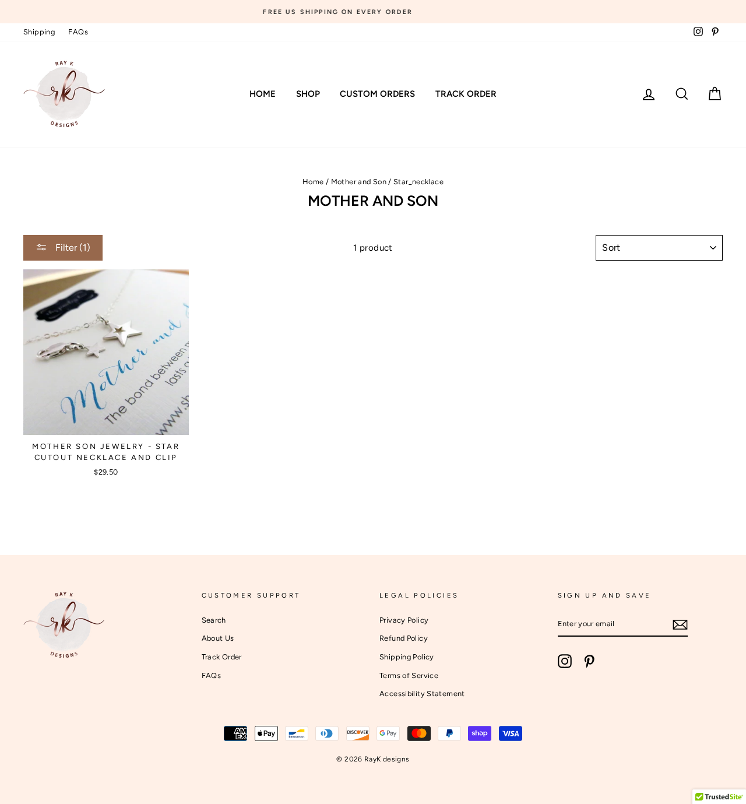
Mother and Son (358, 181)
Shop (308, 94)
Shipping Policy (406, 656)
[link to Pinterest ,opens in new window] (589, 661)
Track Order (466, 94)
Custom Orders (377, 94)
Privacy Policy (403, 620)
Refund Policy (403, 638)
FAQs (78, 31)
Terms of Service (408, 675)
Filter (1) (71, 247)
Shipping (39, 31)
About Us (218, 638)
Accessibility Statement (422, 693)
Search (214, 620)
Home (262, 94)
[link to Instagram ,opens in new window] (565, 661)
